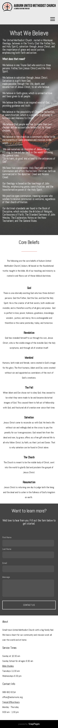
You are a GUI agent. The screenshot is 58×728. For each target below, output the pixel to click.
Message (6, 577)
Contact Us (29, 604)
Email (4, 563)
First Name (6, 537)
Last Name (6, 549)
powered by (29, 724)
